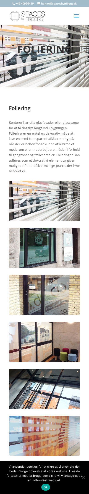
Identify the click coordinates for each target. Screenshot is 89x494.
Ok (46, 487)
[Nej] (83, 477)
